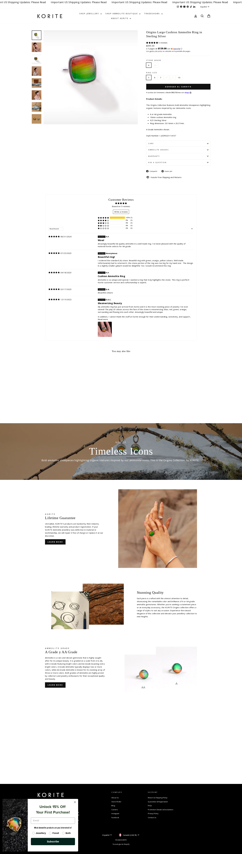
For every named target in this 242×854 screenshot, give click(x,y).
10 (179, 77)
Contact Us (152, 817)
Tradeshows (152, 13)
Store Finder (116, 802)
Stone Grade (153, 60)
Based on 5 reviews (121, 206)
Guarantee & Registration (158, 802)
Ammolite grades (158, 150)
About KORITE (120, 18)
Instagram (115, 813)
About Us (115, 798)
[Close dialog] (75, 802)
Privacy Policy (153, 813)
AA (155, 65)
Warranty (154, 156)
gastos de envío (155, 51)
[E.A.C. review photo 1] (105, 329)
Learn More (55, 685)
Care (151, 143)
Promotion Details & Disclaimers (160, 809)
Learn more (55, 542)
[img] (54, 236)
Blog (113, 805)
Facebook (115, 817)
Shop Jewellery (89, 13)
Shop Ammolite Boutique (122, 13)
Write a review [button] (121, 211)
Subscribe (53, 841)
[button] (152, 42)
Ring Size (151, 73)
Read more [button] (103, 319)
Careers (114, 809)
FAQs (150, 805)
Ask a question (157, 162)
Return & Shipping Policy (157, 798)
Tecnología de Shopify (121, 844)
